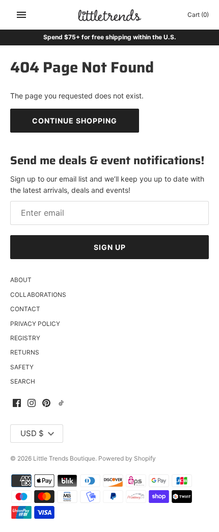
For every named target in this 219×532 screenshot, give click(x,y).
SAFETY (22, 367)
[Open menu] (21, 15)
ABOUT (21, 280)
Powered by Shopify (127, 458)
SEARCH (22, 381)
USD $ (32, 433)
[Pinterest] (46, 403)
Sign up (110, 247)
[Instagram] (32, 403)
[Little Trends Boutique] (110, 15)
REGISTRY (25, 338)
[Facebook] (17, 403)
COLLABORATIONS (38, 294)
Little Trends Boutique (64, 458)
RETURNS (24, 352)
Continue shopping (74, 120)
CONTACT (25, 309)
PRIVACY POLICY (35, 323)
